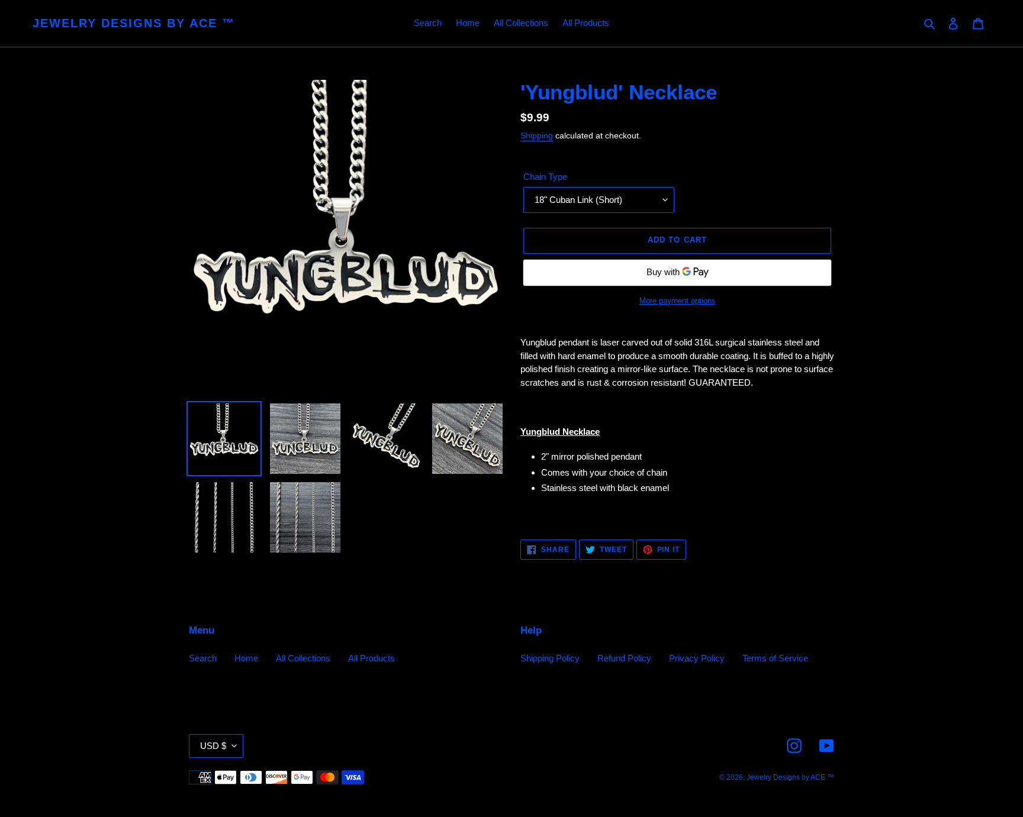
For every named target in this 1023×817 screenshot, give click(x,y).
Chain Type (545, 177)
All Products (371, 658)
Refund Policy (624, 658)
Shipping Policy (550, 658)
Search (203, 658)
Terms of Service (775, 658)
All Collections (303, 658)
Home (246, 658)
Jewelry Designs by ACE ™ (134, 23)
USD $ (213, 746)
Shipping (536, 135)
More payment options (677, 300)
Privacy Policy (697, 658)
